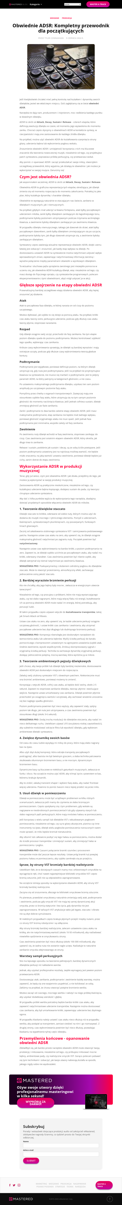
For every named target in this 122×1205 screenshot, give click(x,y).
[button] (35, 4)
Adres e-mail (28, 1150)
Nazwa (26, 1141)
